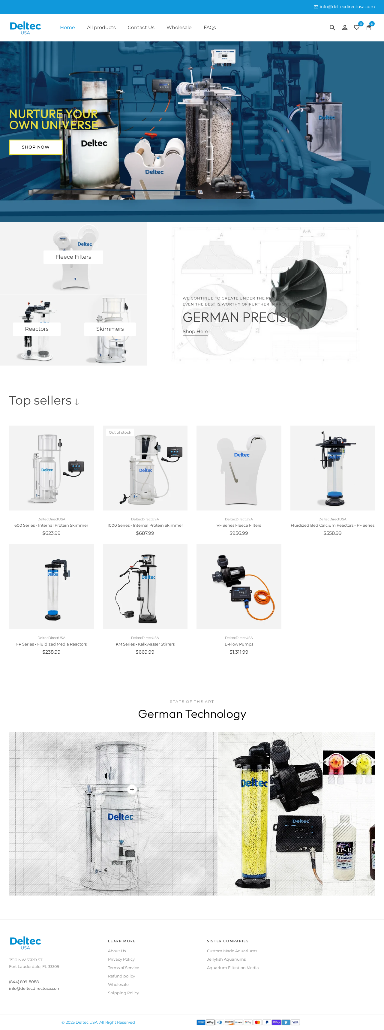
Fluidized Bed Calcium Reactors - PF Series (332, 525)
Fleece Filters (73, 257)
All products (101, 27)
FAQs (210, 27)
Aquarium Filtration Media (233, 967)
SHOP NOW (36, 147)
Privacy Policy (121, 959)
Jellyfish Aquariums (226, 959)
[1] (132, 789)
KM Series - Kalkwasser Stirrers (145, 644)
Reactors (37, 329)
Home (67, 27)
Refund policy (121, 976)
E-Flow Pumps (239, 644)
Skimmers (110, 329)
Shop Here (195, 331)
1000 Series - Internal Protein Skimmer (145, 525)
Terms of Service (123, 967)
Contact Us (141, 27)
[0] (356, 28)
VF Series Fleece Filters (239, 525)
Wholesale (179, 27)
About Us (117, 950)
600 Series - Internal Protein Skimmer (51, 525)
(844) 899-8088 (24, 981)
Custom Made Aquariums (232, 950)
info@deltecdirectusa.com (347, 6)
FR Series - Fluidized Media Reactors (51, 644)
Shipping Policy (123, 992)
